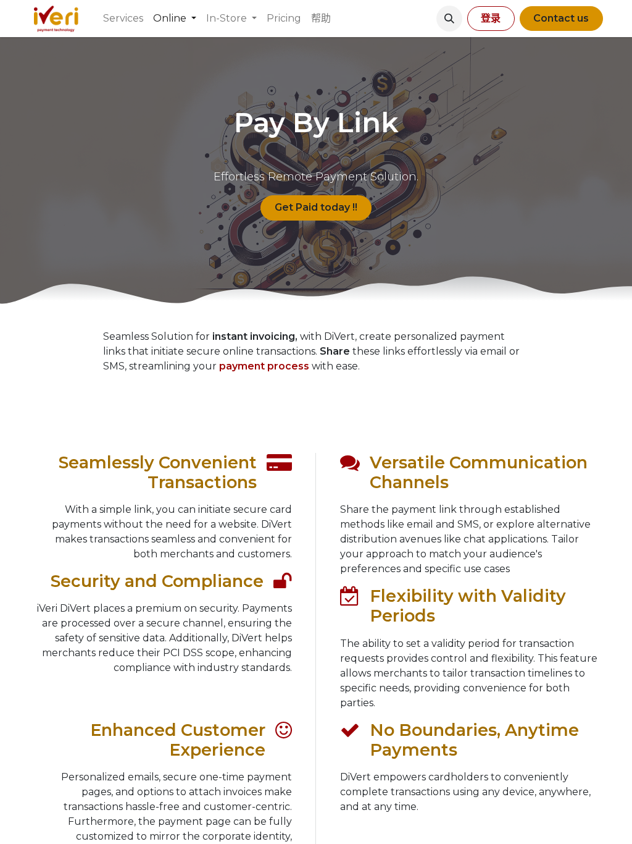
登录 (491, 18)
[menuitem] (123, 18)
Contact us (561, 18)
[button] (449, 19)
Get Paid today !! (316, 207)
